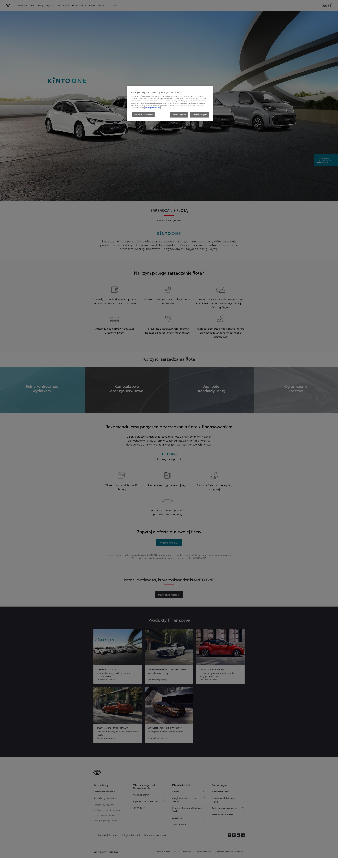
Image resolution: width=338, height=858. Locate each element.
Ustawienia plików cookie (143, 115)
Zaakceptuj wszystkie (200, 115)
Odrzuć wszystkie (179, 115)
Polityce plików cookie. (152, 107)
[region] (170, 103)
